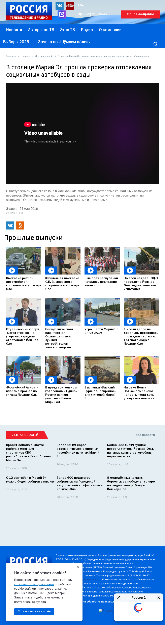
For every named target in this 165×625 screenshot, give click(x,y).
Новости (25, 56)
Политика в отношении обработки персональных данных (93, 602)
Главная (11, 56)
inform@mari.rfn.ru (90, 580)
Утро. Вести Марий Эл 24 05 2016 (101, 331)
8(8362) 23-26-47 (93, 14)
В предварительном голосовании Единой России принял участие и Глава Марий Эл (61, 395)
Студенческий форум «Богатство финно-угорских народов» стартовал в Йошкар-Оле (22, 336)
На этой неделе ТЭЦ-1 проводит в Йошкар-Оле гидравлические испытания (141, 284)
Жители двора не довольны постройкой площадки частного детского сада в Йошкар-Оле (141, 336)
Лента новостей (44, 56)
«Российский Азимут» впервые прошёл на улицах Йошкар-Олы (22, 391)
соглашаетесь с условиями (34, 584)
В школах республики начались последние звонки (101, 282)
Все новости (145, 435)
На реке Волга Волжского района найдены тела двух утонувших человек (139, 393)
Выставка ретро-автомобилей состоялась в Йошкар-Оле (23, 284)
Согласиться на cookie (34, 611)
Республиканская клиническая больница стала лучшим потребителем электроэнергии (59, 338)
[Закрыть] (78, 567)
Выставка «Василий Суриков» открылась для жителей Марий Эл (100, 393)
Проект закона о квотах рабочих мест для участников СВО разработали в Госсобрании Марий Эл (28, 453)
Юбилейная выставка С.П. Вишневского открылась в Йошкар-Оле (62, 284)
